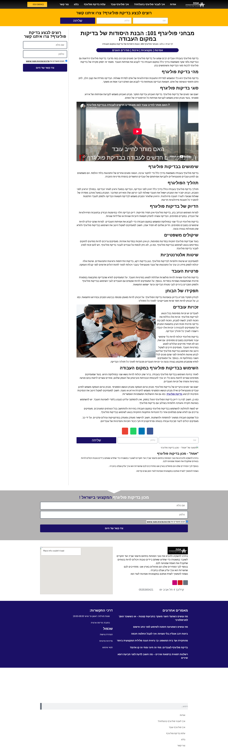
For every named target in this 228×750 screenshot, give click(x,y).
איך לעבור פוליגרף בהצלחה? (149, 4)
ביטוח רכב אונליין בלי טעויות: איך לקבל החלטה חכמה (159, 633)
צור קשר (64, 4)
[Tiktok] (185, 582)
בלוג (76, 4)
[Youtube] (180, 582)
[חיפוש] (41, 706)
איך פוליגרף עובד (120, 4)
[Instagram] (174, 582)
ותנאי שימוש (31, 61)
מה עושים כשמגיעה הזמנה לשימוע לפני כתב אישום (160, 627)
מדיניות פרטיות (42, 61)
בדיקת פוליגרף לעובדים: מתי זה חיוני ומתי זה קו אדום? (159, 647)
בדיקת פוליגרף (174, 394)
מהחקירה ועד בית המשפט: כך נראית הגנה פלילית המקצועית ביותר (152, 640)
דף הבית (169, 44)
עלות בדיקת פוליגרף (94, 4)
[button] (150, 431)
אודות (173, 4)
